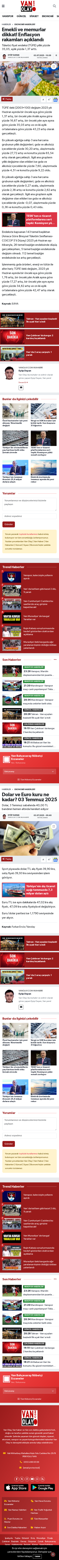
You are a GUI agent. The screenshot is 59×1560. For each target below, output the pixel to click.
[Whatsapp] (37, 1479)
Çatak (40, 1541)
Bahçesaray (50, 1541)
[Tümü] (55, 660)
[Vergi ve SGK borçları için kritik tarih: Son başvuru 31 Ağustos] (44, 411)
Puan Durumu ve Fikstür (13, 1520)
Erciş (33, 1538)
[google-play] (42, 1488)
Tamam (37, 1556)
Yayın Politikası (46, 1545)
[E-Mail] (21, 387)
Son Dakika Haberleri (17, 1527)
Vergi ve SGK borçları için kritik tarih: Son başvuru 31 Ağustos (43, 423)
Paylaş (8, 99)
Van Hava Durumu (43, 1501)
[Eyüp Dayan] (9, 373)
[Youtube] (32, 1479)
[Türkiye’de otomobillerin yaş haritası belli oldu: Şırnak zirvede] (15, 438)
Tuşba (17, 1538)
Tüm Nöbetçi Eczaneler (30, 780)
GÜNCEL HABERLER (33, 710)
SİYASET (34, 16)
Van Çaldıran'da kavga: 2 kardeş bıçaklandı (39, 730)
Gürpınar (32, 1541)
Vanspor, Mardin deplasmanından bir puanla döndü (37, 673)
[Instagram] (27, 1479)
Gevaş (23, 1541)
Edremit (25, 1538)
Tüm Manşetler (41, 1519)
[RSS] (42, 1479)
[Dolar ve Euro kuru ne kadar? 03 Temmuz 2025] (29, 838)
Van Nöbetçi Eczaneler (11, 1502)
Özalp (50, 1538)
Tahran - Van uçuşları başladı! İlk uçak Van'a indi (37, 716)
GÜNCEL (21, 16)
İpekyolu (9, 1538)
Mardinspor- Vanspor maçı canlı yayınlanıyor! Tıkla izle (38, 687)
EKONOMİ (47, 16)
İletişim (27, 1545)
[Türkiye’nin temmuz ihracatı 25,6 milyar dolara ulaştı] (15, 467)
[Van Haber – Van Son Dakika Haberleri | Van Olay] (28, 6)
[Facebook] (16, 1479)
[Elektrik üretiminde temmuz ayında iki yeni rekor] (44, 467)
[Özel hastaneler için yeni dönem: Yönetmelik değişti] (15, 411)
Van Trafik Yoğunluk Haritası (41, 1511)
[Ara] (54, 6)
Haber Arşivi (40, 1527)
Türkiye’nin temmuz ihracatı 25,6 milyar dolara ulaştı (12, 479)
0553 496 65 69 (31, 1462)
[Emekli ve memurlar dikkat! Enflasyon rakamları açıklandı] (29, 78)
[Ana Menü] (3, 6)
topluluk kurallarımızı (28, 534)
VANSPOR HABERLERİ (34, 667)
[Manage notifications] (53, 1554)
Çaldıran (6, 1541)
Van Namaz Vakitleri (17, 1510)
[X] (21, 1479)
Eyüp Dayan (25, 371)
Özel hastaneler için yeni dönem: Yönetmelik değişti (14, 423)
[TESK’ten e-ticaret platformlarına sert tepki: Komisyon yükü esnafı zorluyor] (44, 438)
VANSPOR (7, 16)
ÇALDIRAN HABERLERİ (34, 724)
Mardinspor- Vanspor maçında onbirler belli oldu (38, 702)
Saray (7, 1545)
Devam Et (22, 382)
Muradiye (41, 1538)
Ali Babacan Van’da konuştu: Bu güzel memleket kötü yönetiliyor (38, 744)
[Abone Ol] (55, 99)
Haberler (6, 25)
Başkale (15, 1541)
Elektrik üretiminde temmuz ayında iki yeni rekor (42, 479)
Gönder (8, 524)
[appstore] (16, 1488)
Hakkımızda (17, 1545)
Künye (35, 1545)
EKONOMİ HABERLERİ (24, 25)
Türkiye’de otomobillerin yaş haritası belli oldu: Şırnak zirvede (15, 450)
